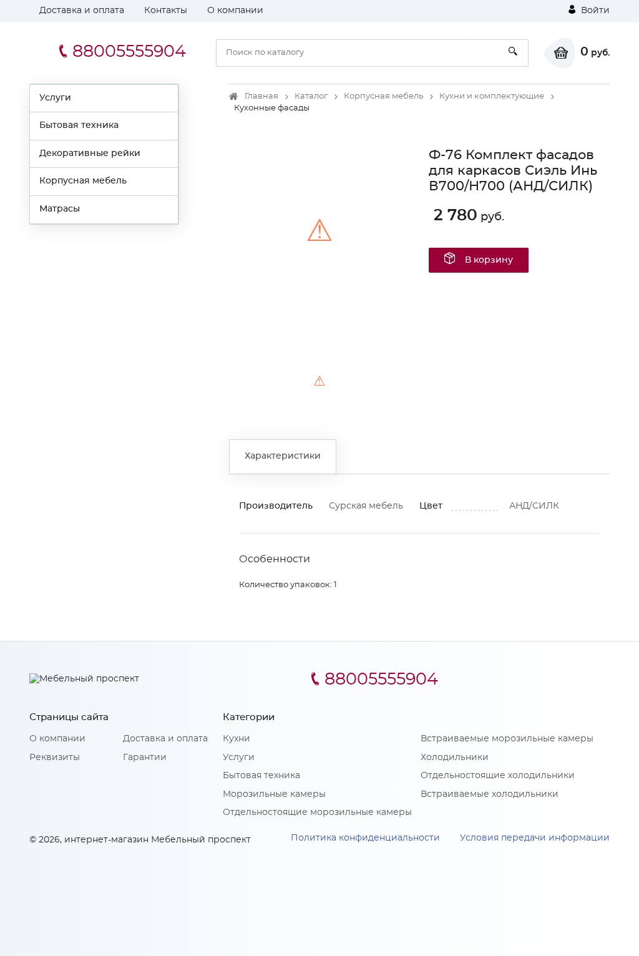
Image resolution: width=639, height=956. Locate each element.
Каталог (311, 96)
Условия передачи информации (535, 838)
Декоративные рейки (89, 153)
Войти (594, 10)
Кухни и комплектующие (491, 96)
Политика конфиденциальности (365, 838)
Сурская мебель (366, 506)
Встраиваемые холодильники (490, 794)
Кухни (236, 738)
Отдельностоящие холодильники (498, 775)
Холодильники (455, 757)
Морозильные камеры (274, 794)
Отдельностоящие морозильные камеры (317, 812)
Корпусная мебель (83, 181)
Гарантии (145, 757)
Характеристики (283, 456)
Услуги (55, 98)
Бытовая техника (79, 125)
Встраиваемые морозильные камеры (507, 738)
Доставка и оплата (81, 10)
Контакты (165, 10)
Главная (261, 96)
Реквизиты (54, 757)
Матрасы (59, 209)
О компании (235, 10)
